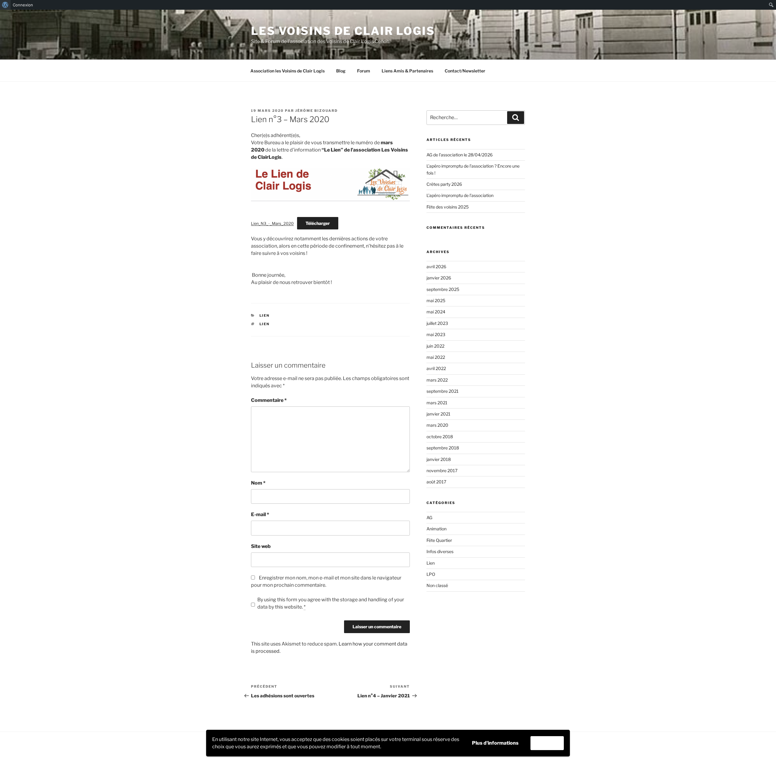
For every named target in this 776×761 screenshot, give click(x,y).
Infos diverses (439, 551)
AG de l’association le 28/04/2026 (459, 154)
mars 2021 (436, 402)
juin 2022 (435, 346)
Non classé (437, 585)
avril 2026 (436, 266)
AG (429, 517)
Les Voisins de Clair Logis (343, 31)
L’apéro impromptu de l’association (459, 195)
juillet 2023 (437, 323)
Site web (261, 546)
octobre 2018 (439, 436)
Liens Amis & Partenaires (407, 70)
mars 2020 (437, 425)
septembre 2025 (442, 289)
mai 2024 (435, 311)
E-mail (260, 514)
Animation (436, 528)
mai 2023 (435, 334)
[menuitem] (5, 5)
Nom (258, 483)
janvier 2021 (438, 413)
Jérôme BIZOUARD (316, 110)
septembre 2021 (442, 391)
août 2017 (436, 481)
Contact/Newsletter (465, 70)
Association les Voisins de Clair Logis (287, 70)
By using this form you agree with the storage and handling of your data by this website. (330, 603)
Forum (363, 70)
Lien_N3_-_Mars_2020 (272, 223)
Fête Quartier (439, 540)
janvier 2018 (438, 459)
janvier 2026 (438, 277)
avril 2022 (436, 368)
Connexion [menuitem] (23, 4)
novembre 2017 (441, 470)
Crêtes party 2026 (444, 184)
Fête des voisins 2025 (447, 206)
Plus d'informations (495, 743)
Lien (264, 315)
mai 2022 (435, 357)
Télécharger (318, 223)
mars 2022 (437, 379)
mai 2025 (435, 300)
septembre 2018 (442, 447)
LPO (430, 574)
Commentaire (269, 400)
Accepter (547, 743)
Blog (341, 70)
